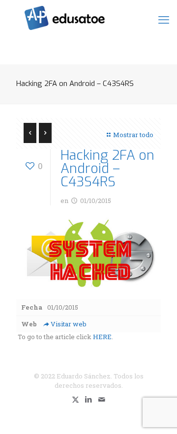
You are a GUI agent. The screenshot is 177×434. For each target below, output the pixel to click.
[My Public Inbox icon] (102, 399)
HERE (102, 336)
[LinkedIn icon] (89, 399)
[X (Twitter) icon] (75, 399)
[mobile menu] (163, 19)
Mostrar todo (133, 134)
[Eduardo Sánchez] (88, 17)
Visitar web (69, 323)
